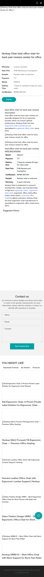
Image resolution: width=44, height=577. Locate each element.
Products (36, 368)
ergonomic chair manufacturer (17, 126)
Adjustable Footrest (11, 368)
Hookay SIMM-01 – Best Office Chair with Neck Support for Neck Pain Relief (21, 556)
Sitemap (25, 572)
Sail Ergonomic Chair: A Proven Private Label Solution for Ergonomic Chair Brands (21, 404)
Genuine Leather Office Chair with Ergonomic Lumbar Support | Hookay (21, 480)
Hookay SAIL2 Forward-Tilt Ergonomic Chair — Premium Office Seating (21, 442)
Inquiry (9, 99)
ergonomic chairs (21, 190)
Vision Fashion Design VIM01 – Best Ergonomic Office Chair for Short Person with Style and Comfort (20, 519)
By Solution (25, 368)
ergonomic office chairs (25, 128)
